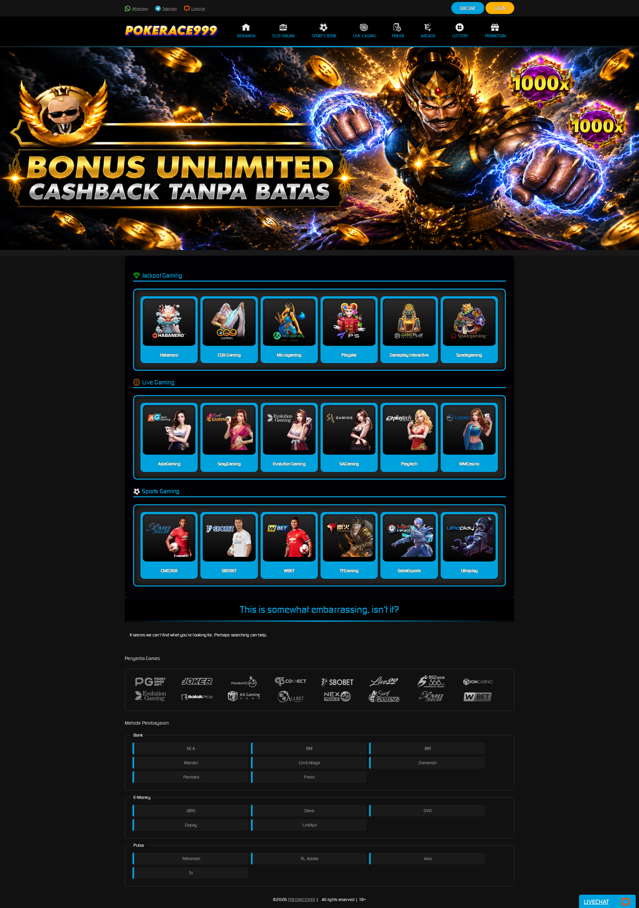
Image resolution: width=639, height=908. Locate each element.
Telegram (169, 8)
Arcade (428, 35)
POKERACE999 (301, 899)
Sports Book (324, 35)
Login (500, 8)
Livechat (198, 8)
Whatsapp (139, 8)
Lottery (460, 35)
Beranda (246, 35)
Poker (398, 35)
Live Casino (364, 35)
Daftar (468, 8)
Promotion (495, 35)
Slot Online (283, 35)
